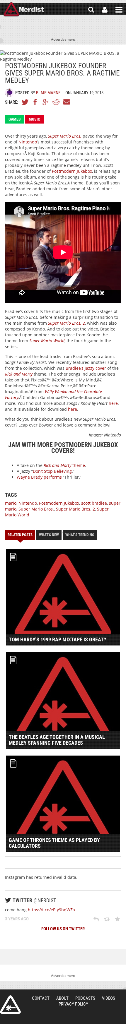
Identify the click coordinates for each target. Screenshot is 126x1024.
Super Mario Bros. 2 (75, 509)
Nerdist (23, 9)
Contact (41, 998)
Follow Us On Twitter (63, 928)
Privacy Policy (73, 1004)
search (91, 10)
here (113, 403)
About (62, 998)
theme (64, 465)
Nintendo (27, 142)
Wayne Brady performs (39, 477)
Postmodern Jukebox (72, 171)
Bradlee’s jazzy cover (86, 368)
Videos (108, 998)
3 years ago (17, 919)
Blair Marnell (50, 92)
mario (10, 503)
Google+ (46, 102)
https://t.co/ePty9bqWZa (51, 909)
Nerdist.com (10, 1004)
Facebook (35, 102)
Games (14, 119)
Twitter (25, 102)
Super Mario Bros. (36, 509)
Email (66, 102)
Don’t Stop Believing (52, 471)
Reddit (56, 102)
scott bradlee (94, 503)
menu (118, 10)
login (105, 10)
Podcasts (85, 998)
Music (34, 119)
